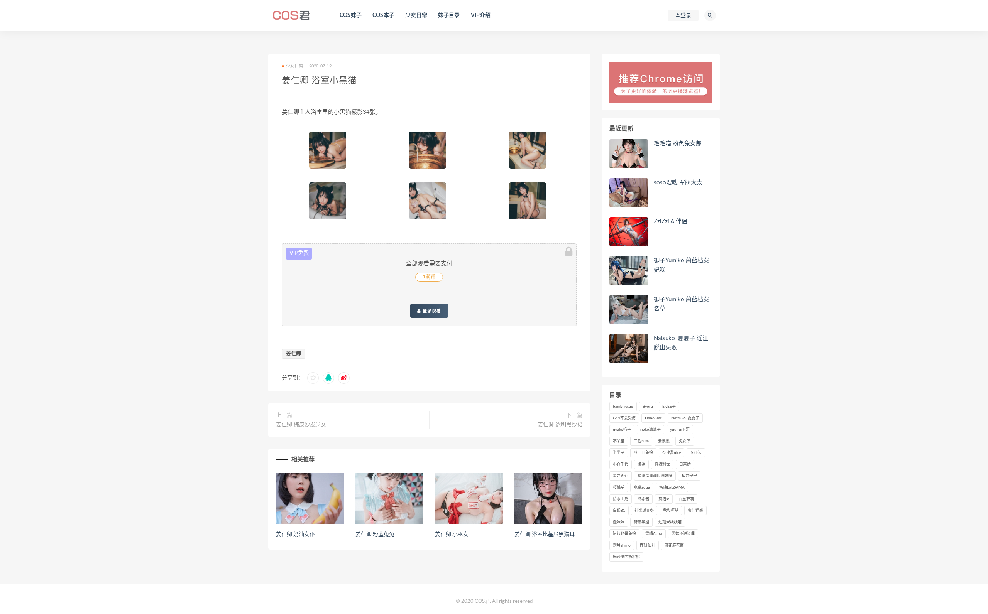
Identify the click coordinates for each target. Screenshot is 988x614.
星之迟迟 (620, 476)
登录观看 (431, 311)
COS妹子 (351, 15)
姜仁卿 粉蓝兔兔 (374, 534)
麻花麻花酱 (674, 545)
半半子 (618, 453)
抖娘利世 (662, 464)
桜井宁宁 (689, 476)
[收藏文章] (313, 378)
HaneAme (653, 418)
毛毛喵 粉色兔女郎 (678, 144)
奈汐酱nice (671, 453)
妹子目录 (449, 15)
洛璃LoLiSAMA (672, 487)
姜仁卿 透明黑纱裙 (560, 424)
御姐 (641, 464)
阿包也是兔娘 (624, 534)
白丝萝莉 (686, 499)
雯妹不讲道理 (683, 534)
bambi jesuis (623, 406)
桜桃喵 (618, 487)
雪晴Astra (653, 534)
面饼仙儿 (647, 545)
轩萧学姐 (641, 522)
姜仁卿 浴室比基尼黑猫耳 (544, 534)
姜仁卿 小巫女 (452, 534)
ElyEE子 (669, 406)
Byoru (648, 406)
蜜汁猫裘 (695, 511)
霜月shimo (622, 545)
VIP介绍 (481, 15)
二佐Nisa (641, 441)
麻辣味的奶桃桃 (626, 557)
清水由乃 (620, 499)
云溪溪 (664, 441)
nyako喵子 (622, 430)
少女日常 (416, 15)
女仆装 (696, 453)
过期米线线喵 (670, 522)
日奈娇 (685, 464)
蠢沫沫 (618, 522)
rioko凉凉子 (650, 430)
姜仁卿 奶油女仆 (295, 534)
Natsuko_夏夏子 (685, 418)
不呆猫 (618, 441)
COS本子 (383, 15)
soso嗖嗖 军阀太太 (678, 183)
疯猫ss (663, 499)
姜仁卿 (293, 353)
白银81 (619, 511)
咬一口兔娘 (643, 453)
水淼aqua (642, 487)
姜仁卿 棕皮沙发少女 (301, 424)
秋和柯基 (670, 511)
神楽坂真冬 (644, 511)
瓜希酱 (643, 499)
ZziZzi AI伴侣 (670, 221)
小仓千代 (620, 464)
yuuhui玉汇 (680, 430)
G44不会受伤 (624, 418)
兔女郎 (684, 441)
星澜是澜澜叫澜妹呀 (655, 476)
